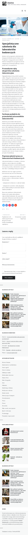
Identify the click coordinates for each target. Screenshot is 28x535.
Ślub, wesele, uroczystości (8, 408)
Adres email (6, 259)
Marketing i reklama (7, 388)
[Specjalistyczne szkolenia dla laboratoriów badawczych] (2, 32)
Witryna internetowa (8, 264)
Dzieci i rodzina (6, 370)
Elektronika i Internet (7, 375)
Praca (3, 400)
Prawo (3, 403)
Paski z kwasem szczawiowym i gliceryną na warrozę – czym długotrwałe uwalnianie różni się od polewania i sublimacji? (18, 297)
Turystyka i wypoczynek (8, 416)
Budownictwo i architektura (9, 365)
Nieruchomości (6, 398)
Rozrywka (4, 405)
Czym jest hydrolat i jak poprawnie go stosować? (17, 440)
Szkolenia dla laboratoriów (12, 87)
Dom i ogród (5, 367)
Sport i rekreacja (6, 411)
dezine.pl (5, 522)
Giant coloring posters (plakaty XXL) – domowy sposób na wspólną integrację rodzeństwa (17, 307)
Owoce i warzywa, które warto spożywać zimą (17, 449)
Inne (3, 383)
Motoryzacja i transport (8, 395)
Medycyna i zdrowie (7, 390)
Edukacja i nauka (6, 40)
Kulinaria (4, 385)
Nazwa (4, 253)
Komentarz (5, 242)
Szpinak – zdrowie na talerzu (13, 350)
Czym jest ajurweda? (12, 352)
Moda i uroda (5, 393)
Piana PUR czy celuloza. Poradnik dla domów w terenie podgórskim (16, 324)
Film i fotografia (6, 380)
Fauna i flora (5, 377)
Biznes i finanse (6, 362)
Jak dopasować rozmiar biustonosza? (16, 431)
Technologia (5, 413)
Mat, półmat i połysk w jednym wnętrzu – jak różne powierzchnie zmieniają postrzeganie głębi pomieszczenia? (18, 316)
